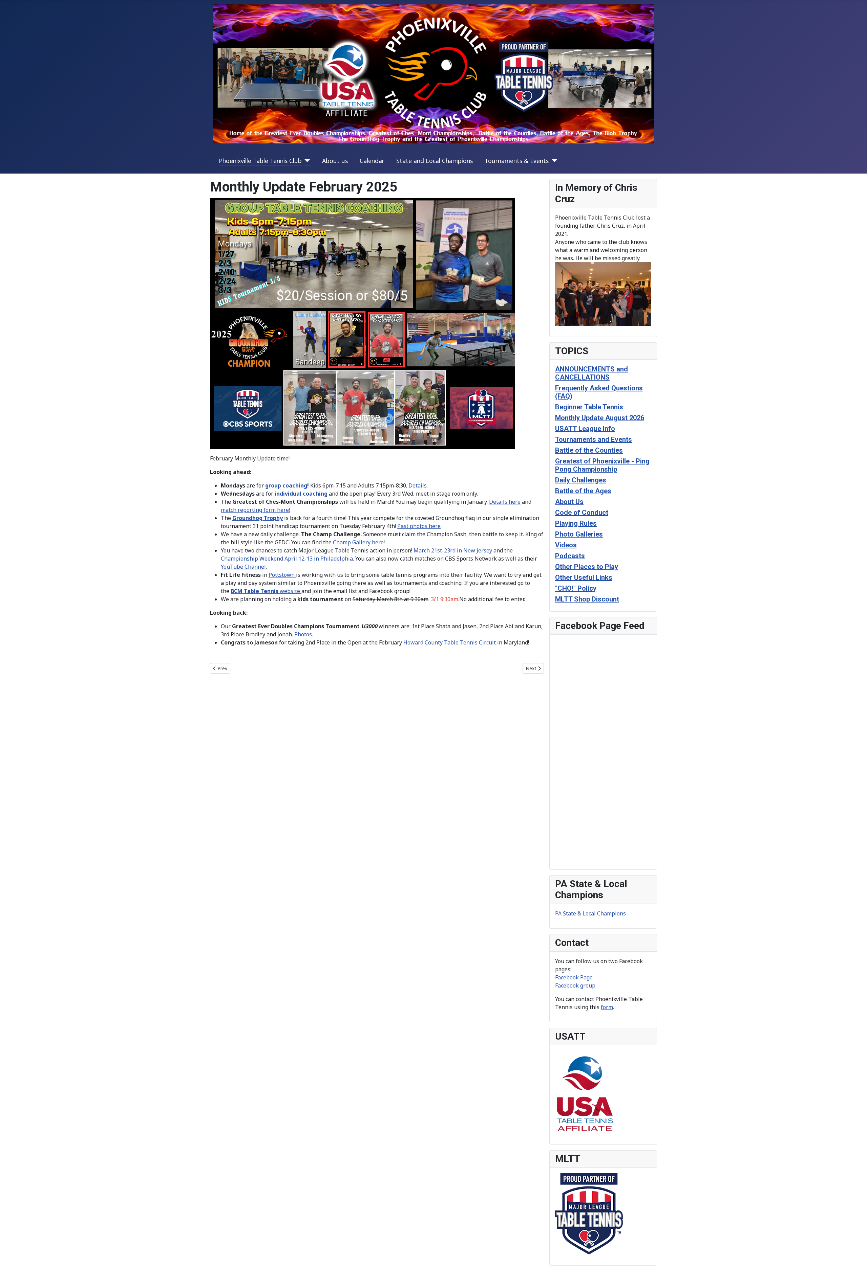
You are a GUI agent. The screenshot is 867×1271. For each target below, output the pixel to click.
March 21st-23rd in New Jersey (453, 550)
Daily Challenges (580, 480)
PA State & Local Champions (590, 913)
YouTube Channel (243, 566)
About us (335, 161)
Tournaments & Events (517, 161)
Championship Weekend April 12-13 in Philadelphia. (287, 558)
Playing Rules (576, 523)
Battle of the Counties (589, 450)
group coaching (286, 485)
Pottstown (282, 574)
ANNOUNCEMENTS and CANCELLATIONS (591, 373)
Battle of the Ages (583, 491)
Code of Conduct (581, 512)
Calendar (372, 161)
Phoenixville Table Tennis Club (260, 161)
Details (417, 485)
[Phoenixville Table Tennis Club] (306, 160)
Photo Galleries (579, 534)
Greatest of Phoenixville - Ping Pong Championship (602, 465)
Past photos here (419, 526)
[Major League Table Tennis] (589, 1213)
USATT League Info (585, 429)
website (266, 591)
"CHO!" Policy (575, 588)
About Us (569, 502)
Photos (303, 634)
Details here (505, 501)
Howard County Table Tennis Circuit (450, 642)
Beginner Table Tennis (589, 407)
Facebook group (575, 985)
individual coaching (301, 493)
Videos (566, 545)
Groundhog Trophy (257, 518)
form (607, 1007)
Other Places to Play (586, 567)
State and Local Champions (434, 161)
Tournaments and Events (593, 439)
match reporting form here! (255, 510)
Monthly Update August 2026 (599, 418)
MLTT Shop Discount (587, 599)
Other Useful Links (583, 577)
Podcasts (570, 556)
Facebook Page (574, 977)
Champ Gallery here (358, 542)
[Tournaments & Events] (553, 160)
